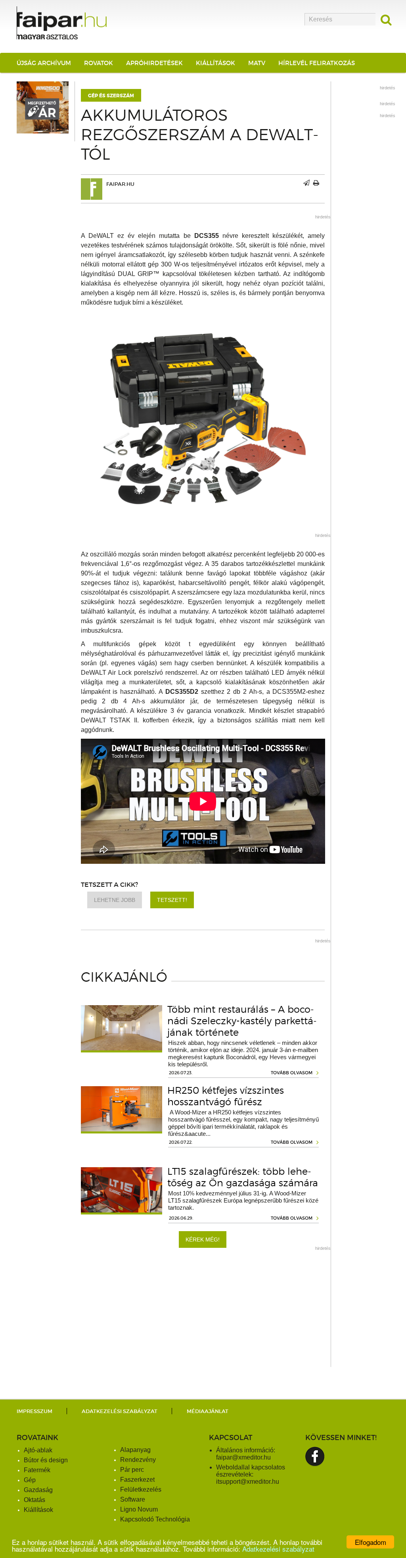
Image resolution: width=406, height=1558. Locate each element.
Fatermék (37, 1470)
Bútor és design (46, 1460)
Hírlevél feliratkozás (316, 63)
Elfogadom (370, 1542)
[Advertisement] (203, 1311)
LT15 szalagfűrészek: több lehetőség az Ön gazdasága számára (242, 1177)
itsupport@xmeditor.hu (247, 1481)
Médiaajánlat (207, 1411)
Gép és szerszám (111, 96)
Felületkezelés (140, 1489)
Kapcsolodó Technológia (155, 1519)
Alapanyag (135, 1449)
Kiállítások (215, 63)
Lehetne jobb (114, 900)
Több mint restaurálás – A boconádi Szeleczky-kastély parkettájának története (242, 1021)
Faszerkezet (137, 1479)
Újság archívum (44, 63)
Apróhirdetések (154, 63)
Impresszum (34, 1411)
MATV (256, 63)
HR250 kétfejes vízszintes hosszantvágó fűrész (225, 1096)
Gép (30, 1480)
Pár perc (132, 1469)
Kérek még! (203, 1239)
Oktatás (34, 1499)
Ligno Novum (139, 1509)
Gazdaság (38, 1490)
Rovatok (98, 63)
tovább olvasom (291, 1072)
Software (132, 1499)
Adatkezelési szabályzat (278, 1549)
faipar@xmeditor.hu (243, 1457)
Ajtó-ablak (38, 1450)
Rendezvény (138, 1459)
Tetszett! (172, 900)
